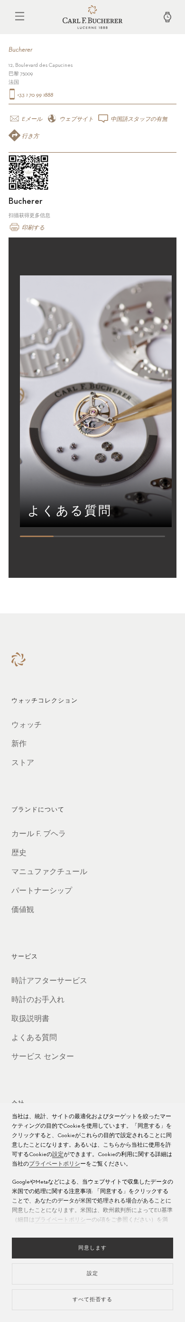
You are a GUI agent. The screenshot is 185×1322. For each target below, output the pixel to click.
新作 (19, 744)
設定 (58, 1155)
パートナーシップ (41, 891)
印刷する (32, 228)
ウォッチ (26, 725)
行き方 (29, 136)
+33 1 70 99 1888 (34, 95)
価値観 (22, 910)
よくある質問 (34, 1038)
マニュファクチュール (49, 872)
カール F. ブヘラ (38, 834)
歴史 (19, 853)
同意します (92, 1247)
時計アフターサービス (49, 981)
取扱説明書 (30, 1019)
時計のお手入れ (38, 1000)
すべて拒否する (92, 1299)
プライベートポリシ (54, 1164)
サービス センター (42, 1057)
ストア (22, 763)
